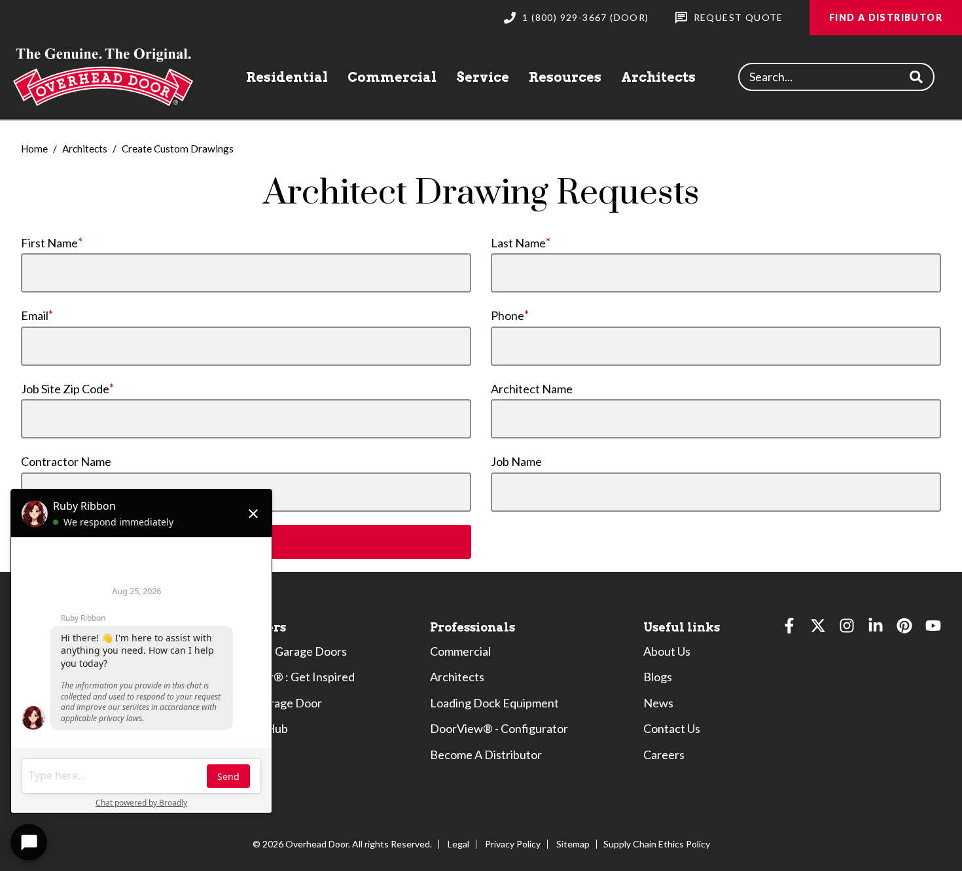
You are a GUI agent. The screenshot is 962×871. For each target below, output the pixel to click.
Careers (664, 754)
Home (34, 148)
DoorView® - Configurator (499, 728)
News (658, 703)
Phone (507, 315)
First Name (49, 243)
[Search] (916, 77)
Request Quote (738, 17)
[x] (818, 628)
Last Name (518, 243)
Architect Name (532, 389)
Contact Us (671, 728)
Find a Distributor (885, 17)
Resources (565, 77)
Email (34, 315)
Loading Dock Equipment (494, 703)
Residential (287, 77)
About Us (666, 651)
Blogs (657, 676)
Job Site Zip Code (65, 389)
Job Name (516, 461)
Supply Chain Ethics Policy (656, 843)
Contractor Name (66, 461)
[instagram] (847, 628)
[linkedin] (875, 628)
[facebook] (789, 628)
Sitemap (573, 843)
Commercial (391, 77)
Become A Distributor (486, 754)
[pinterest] (904, 628)
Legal (458, 843)
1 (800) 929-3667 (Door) (585, 17)
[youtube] (933, 628)
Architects (658, 77)
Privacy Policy (513, 843)
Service (482, 77)
